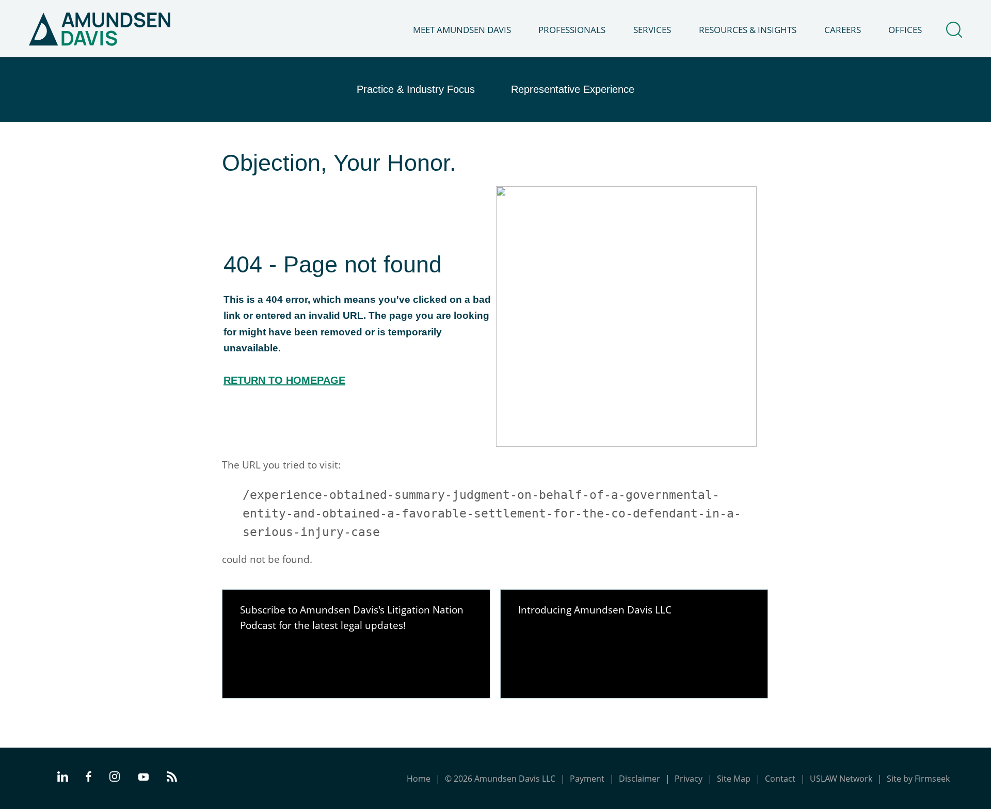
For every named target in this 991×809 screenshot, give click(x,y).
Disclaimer (639, 778)
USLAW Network (841, 778)
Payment (587, 778)
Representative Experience (572, 89)
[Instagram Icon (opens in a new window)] (115, 778)
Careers (842, 30)
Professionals (571, 30)
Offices (905, 30)
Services (652, 30)
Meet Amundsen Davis (462, 30)
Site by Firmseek (918, 778)
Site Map (733, 778)
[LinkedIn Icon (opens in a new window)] (62, 778)
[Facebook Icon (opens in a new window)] (88, 778)
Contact (780, 778)
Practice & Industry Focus (416, 89)
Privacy (688, 778)
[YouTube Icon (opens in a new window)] (143, 778)
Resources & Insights (747, 30)
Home (418, 778)
